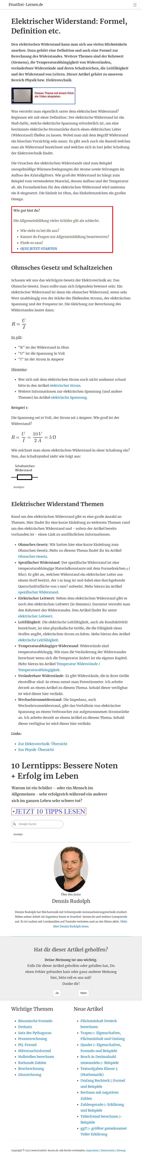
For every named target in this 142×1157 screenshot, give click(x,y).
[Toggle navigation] (134, 4)
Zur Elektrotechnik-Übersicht (42, 744)
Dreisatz (25, 1027)
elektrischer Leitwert (35, 616)
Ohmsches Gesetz (32, 556)
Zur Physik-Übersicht (36, 750)
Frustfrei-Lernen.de (26, 4)
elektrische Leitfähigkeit (38, 640)
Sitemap (121, 1150)
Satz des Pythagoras (34, 1033)
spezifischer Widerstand (38, 592)
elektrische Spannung (69, 397)
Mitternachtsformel (34, 1051)
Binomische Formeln (35, 1021)
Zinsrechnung (29, 1075)
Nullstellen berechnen (36, 1057)
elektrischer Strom (65, 385)
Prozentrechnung (32, 1039)
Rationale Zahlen (32, 1063)
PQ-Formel (27, 1045)
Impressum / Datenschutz (100, 1150)
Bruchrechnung (31, 1069)
